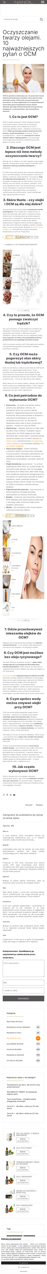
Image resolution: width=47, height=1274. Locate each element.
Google (16, 1257)
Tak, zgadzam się (23, 1263)
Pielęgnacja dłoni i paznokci (23, 1027)
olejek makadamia (13, 443)
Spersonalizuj (23, 1271)
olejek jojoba (11, 441)
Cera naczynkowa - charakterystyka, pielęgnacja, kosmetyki (21, 1100)
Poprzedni (28, 805)
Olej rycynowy (8, 676)
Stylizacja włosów (23, 1060)
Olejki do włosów (23, 1049)
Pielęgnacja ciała (23, 1033)
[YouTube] (14, 795)
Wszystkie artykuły (15, 1022)
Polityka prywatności (11, 1239)
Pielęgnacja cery (23, 1038)
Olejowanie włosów (23, 1044)
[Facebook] (4, 795)
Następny (39, 805)
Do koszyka (22, 1141)
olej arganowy (36, 441)
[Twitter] (11, 795)
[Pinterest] (7, 795)
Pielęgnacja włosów (23, 1055)
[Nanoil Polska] (24, 2)
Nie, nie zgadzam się (23, 1267)
